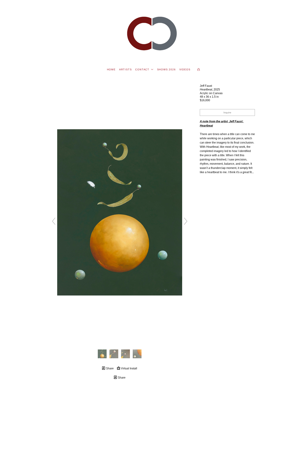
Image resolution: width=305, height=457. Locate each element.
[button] (144, 69)
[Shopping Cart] (198, 69)
